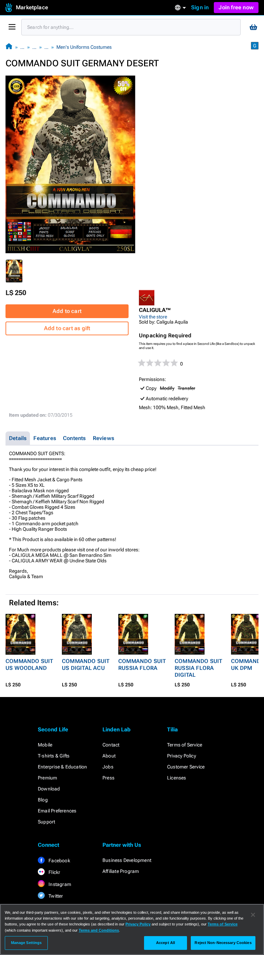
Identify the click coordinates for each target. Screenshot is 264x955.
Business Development (126, 860)
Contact (110, 745)
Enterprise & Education (62, 766)
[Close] (253, 914)
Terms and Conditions (99, 930)
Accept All (165, 943)
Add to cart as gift (67, 328)
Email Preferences (57, 810)
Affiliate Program (120, 871)
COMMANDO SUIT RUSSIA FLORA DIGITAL (198, 668)
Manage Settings (26, 943)
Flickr (53, 872)
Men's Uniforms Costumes (84, 47)
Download (49, 788)
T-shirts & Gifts (53, 756)
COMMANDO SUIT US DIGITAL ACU (86, 664)
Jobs (107, 766)
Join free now (236, 7)
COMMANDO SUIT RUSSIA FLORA (142, 664)
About (109, 756)
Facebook (58, 860)
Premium (47, 777)
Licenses (176, 777)
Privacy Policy (181, 756)
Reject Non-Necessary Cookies (223, 943)
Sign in (200, 7)
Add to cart (67, 311)
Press (108, 777)
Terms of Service (184, 745)
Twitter (55, 896)
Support (46, 821)
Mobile (45, 745)
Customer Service (186, 766)
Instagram (59, 884)
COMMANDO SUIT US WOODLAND (29, 664)
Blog (43, 799)
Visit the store (153, 316)
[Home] (9, 47)
